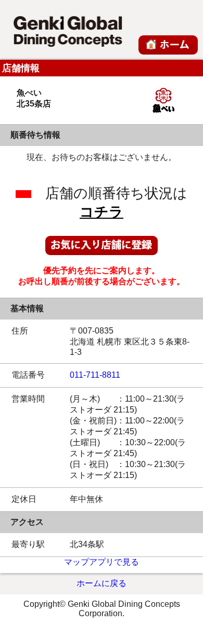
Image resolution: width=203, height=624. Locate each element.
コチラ (101, 212)
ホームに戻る (101, 583)
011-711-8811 (95, 374)
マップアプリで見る (101, 561)
